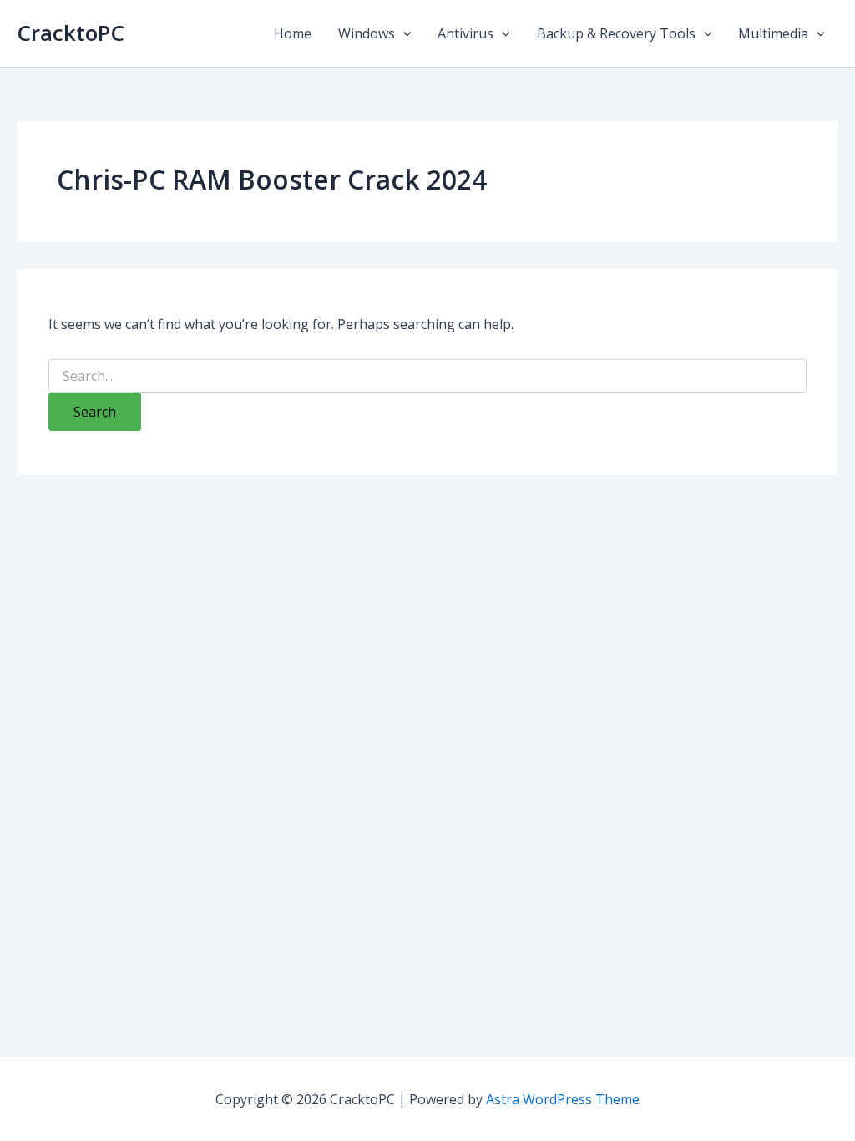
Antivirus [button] (465, 33)
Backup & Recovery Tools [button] (616, 33)
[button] (403, 33)
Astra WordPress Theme (563, 1099)
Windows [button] (366, 33)
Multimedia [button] (773, 33)
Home (292, 33)
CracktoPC (70, 33)
